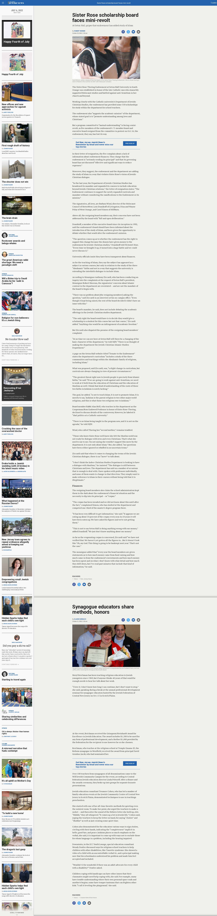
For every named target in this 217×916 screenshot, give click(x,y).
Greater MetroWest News (88, 897)
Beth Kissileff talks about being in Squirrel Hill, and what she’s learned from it (16, 189)
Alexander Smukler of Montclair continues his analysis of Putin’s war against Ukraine (16, 510)
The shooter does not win (15, 181)
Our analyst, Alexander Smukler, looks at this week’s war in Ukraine (16, 225)
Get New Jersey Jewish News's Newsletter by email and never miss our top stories (94, 144)
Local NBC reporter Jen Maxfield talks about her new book (15, 152)
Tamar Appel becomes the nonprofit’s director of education (15, 627)
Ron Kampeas (7, 550)
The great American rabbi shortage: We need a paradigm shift (15, 262)
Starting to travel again (14, 679)
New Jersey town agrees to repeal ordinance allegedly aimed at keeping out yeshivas (16, 543)
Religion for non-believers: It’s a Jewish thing (15, 319)
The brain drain (9, 218)
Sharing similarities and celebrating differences (14, 718)
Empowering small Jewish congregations (15, 580)
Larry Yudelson (8, 112)
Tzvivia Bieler (7, 784)
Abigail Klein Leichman (10, 585)
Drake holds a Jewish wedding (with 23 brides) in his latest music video (16, 466)
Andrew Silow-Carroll (9, 314)
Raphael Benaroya (7, 275)
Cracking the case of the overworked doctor (14, 429)
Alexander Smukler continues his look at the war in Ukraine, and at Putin (16, 856)
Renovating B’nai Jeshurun (12, 389)
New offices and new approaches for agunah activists (14, 107)
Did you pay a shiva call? (17, 645)
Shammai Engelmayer (8, 745)
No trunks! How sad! (17, 339)
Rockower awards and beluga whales (13, 242)
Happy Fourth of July (16, 41)
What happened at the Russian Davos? (13, 502)
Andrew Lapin (22, 471)
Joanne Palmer (8, 148)
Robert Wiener (79, 31)
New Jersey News (86, 579)
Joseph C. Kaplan (14, 712)
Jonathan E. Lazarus (9, 736)
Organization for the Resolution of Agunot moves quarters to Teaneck (16, 116)
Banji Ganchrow (17, 336)
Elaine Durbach (80, 619)
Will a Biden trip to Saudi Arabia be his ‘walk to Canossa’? (14, 281)
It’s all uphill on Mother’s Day (16, 780)
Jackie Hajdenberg (9, 471)
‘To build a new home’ (13, 813)
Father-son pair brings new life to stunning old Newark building (15, 397)
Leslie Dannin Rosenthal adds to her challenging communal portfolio (14, 589)
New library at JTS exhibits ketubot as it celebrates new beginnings (15, 820)
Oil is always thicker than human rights (15, 732)
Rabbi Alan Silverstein (16, 255)
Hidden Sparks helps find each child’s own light (15, 619)
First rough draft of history (16, 145)
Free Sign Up (129, 143)
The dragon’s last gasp (13, 849)
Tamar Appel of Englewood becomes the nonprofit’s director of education (16, 895)
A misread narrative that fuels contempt (14, 749)
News (76, 579)
